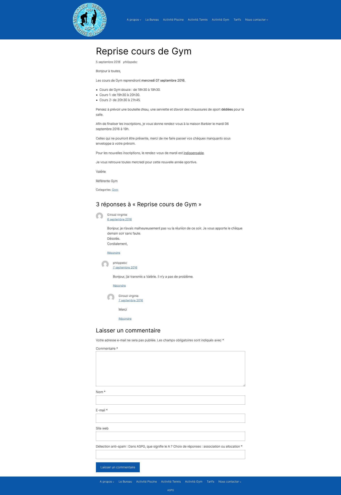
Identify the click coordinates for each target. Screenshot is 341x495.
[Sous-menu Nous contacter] (267, 20)
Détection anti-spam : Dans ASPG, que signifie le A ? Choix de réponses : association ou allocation (169, 446)
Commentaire (107, 348)
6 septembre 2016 (119, 219)
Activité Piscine (173, 19)
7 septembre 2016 (125, 267)
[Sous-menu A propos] (140, 20)
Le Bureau (152, 19)
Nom (100, 392)
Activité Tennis (198, 19)
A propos (133, 19)
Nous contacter (255, 19)
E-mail (102, 410)
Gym (115, 189)
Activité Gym (220, 19)
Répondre (113, 252)
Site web (102, 428)
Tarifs (237, 19)
